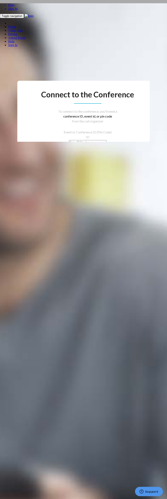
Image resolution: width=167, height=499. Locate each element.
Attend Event (16, 37)
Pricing (12, 34)
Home (12, 26)
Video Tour (15, 30)
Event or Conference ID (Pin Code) (88, 132)
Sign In (13, 45)
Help (11, 41)
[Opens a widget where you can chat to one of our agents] (149, 492)
